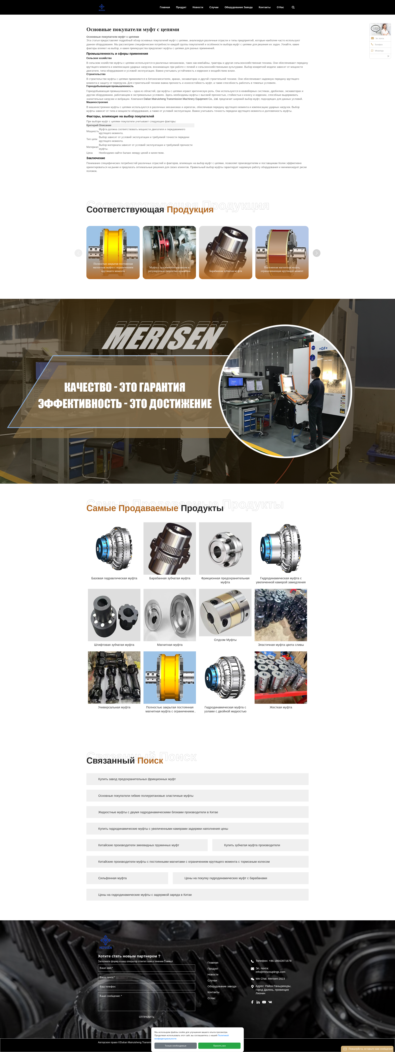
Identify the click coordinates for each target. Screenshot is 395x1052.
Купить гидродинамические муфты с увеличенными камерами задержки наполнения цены (163, 828)
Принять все (219, 1045)
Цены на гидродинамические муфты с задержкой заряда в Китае (145, 894)
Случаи (212, 980)
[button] (316, 253)
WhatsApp (379, 51)
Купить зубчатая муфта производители (252, 845)
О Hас (211, 998)
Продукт (213, 968)
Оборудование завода (222, 986)
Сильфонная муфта (112, 878)
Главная (213, 962)
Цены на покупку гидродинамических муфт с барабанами (226, 878)
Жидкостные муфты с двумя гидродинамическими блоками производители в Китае (158, 812)
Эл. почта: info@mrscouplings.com (270, 970)
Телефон (379, 45)
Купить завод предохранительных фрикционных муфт (137, 779)
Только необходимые (175, 1045)
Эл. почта (379, 38)
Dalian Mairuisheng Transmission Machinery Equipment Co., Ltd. (181, 98)
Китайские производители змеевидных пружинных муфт (138, 845)
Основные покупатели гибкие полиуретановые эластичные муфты (145, 795)
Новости (213, 974)
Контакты (213, 992)
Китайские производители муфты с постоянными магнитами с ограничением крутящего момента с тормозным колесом (184, 861)
